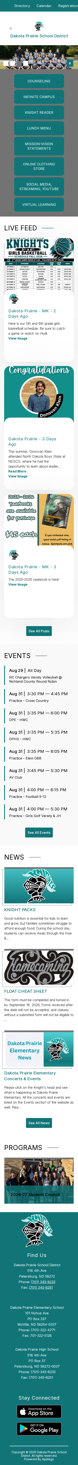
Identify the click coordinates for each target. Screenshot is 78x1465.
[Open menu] (10, 28)
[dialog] (39, 1181)
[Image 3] (19, 63)
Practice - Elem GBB (25, 758)
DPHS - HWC (20, 739)
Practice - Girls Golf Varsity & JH (35, 816)
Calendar (44, 6)
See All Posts (39, 631)
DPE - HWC (18, 720)
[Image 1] (5, 63)
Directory (22, 6)
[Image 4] (25, 63)
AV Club (15, 777)
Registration (68, 6)
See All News (39, 1123)
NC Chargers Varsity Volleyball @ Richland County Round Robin (35, 679)
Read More (17, 471)
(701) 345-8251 (41, 1287)
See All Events (39, 832)
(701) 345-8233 (43, 1282)
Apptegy (48, 1459)
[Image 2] (12, 63)
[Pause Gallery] (70, 63)
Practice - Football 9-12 (27, 797)
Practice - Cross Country (29, 701)
